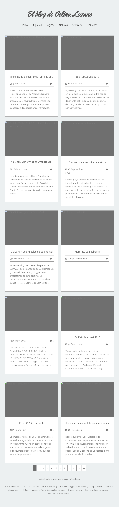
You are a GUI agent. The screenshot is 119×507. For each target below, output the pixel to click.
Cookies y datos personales (96, 490)
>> (84, 468)
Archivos (63, 25)
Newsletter (77, 25)
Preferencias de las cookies (59, 493)
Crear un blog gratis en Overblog (74, 486)
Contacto (92, 25)
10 (74, 468)
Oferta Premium (75, 490)
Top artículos (96, 486)
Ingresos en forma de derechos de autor (48, 490)
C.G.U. (25, 490)
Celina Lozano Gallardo (26, 486)
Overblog (75, 479)
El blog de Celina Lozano (59, 14)
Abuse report (14, 490)
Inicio (25, 25)
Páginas (50, 25)
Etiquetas (37, 25)
